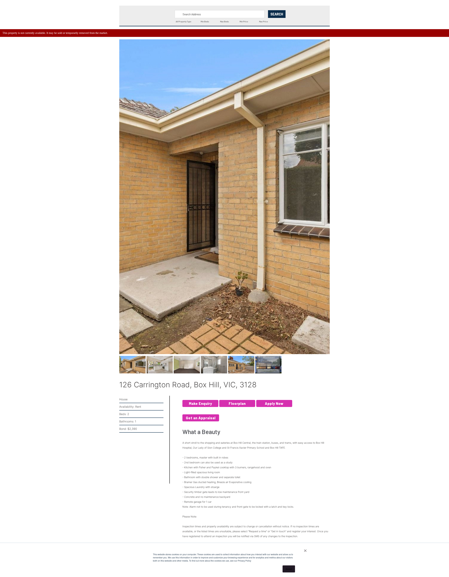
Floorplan (237, 406)
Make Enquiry (200, 406)
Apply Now (274, 406)
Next (335, 370)
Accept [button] (289, 568)
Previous (114, 370)
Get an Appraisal (201, 420)
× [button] (305, 549)
